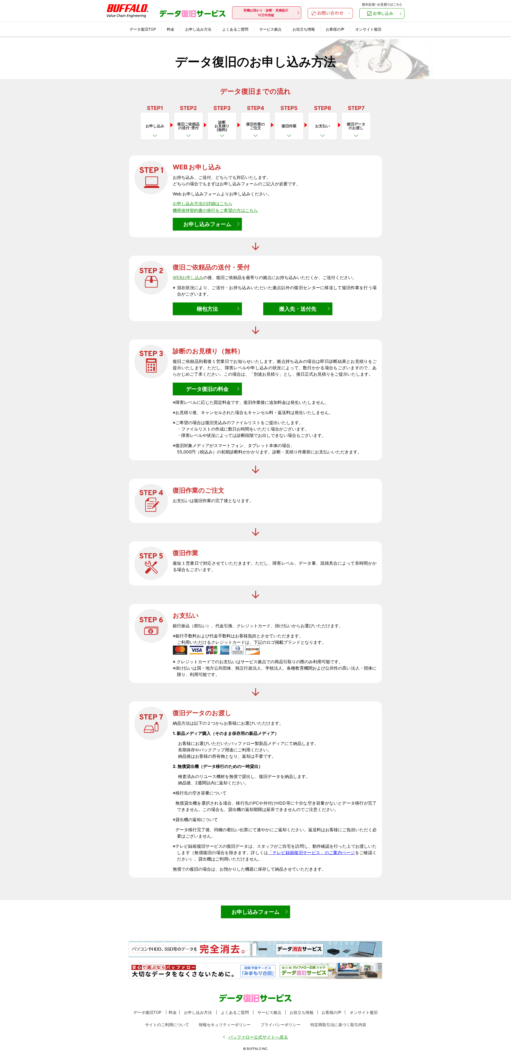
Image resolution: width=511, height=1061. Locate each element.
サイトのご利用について (167, 1024)
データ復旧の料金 (207, 389)
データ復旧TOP (143, 29)
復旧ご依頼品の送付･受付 (188, 126)
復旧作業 (289, 126)
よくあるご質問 (235, 29)
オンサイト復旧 (368, 29)
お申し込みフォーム (207, 224)
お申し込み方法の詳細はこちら (202, 203)
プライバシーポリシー (280, 1024)
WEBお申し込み (188, 277)
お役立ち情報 (303, 29)
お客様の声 (335, 29)
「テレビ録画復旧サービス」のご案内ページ (311, 852)
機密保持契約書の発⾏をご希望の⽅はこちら (215, 210)
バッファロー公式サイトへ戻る (258, 1037)
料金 (170, 29)
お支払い (322, 126)
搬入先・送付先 (297, 309)
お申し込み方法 (198, 29)
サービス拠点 (270, 29)
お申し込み (155, 126)
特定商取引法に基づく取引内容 (338, 1024)
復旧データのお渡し (356, 126)
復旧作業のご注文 (255, 126)
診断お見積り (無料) (222, 126)
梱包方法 (207, 309)
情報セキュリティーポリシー (225, 1024)
